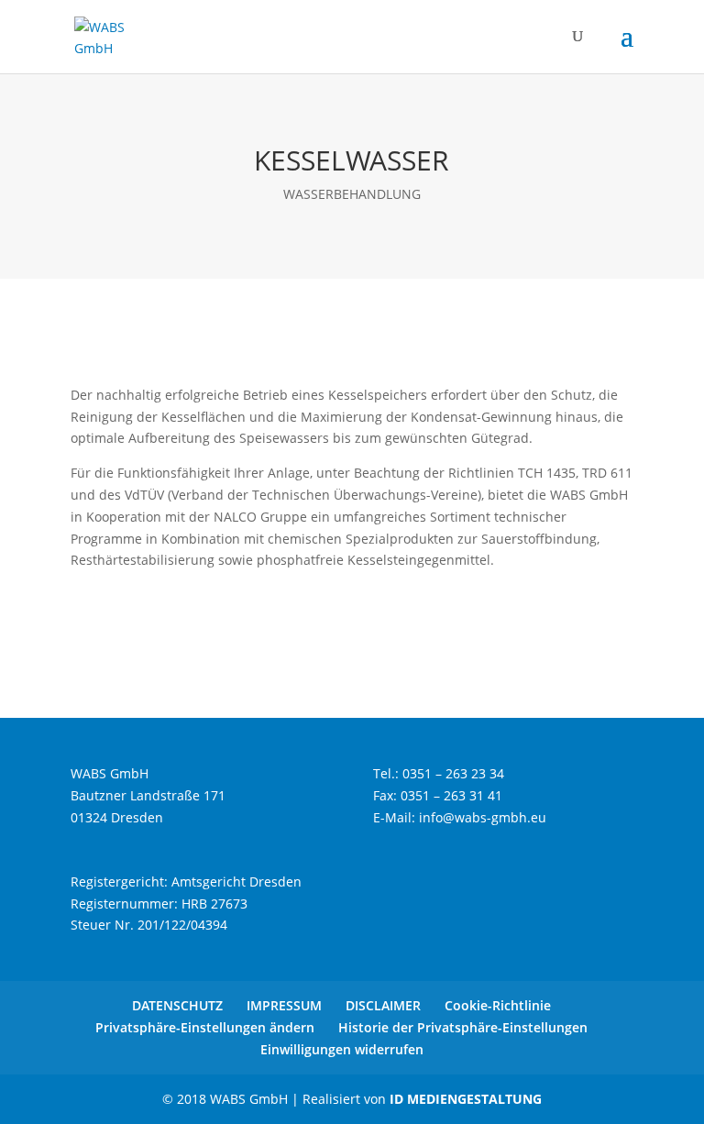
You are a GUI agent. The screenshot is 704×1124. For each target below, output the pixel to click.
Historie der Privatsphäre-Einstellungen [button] (463, 1027)
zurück (119, 621)
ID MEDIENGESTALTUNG (466, 1098)
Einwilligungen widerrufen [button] (342, 1049)
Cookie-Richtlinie (498, 1005)
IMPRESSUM (284, 1005)
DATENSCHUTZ (177, 1005)
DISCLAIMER (383, 1005)
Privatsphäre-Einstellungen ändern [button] (204, 1027)
